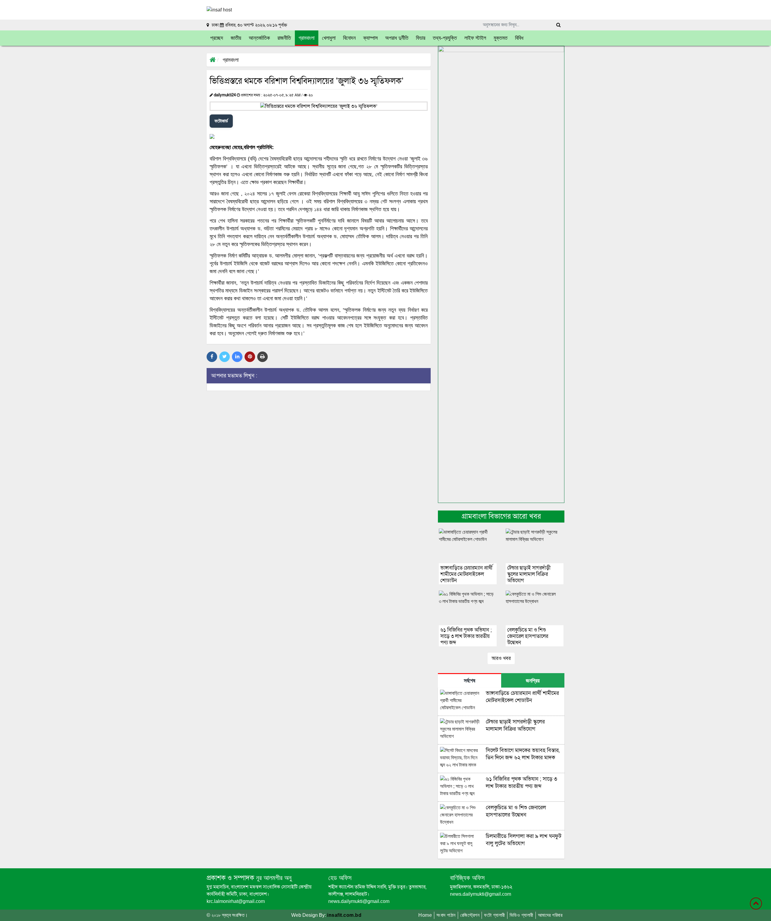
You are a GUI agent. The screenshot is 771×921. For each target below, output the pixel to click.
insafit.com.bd (344, 915)
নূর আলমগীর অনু (273, 878)
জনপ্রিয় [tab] (533, 681)
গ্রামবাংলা (231, 60)
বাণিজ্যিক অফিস (467, 878)
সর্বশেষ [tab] (469, 681)
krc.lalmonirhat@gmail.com (236, 901)
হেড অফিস (339, 878)
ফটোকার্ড (221, 120)
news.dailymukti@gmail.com (358, 901)
